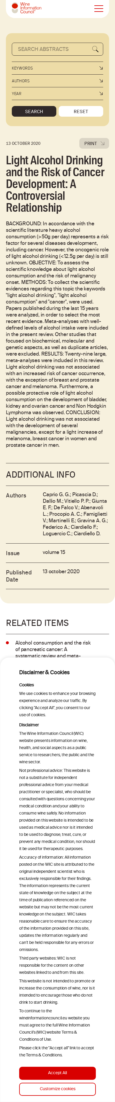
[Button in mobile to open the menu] (98, 8)
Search (34, 111)
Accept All (57, 1073)
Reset (81, 111)
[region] (57, 879)
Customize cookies (57, 1089)
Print (90, 143)
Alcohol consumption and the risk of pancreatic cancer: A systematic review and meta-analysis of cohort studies (53, 653)
